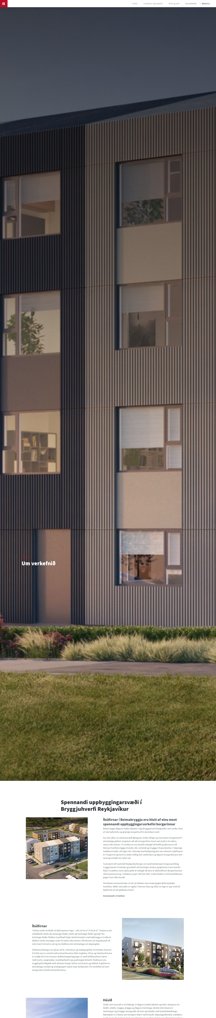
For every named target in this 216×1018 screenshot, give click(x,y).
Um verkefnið (190, 3)
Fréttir (135, 3)
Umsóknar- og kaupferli (153, 3)
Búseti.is (206, 3)
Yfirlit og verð (174, 3)
